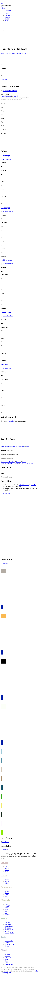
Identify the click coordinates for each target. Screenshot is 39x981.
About (4, 950)
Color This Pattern (20, 53)
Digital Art (8, 906)
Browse (7, 13)
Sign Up (3, 3)
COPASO (8, 946)
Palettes (7, 868)
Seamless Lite (9, 941)
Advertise (7, 954)
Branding (7, 922)
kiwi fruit (4, 365)
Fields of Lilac (6, 260)
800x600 (9, 463)
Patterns (7, 870)
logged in (11, 421)
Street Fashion (9, 929)
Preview (18, 462)
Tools (6, 20)
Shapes (7, 871)
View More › (5, 563)
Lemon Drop (6, 312)
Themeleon (8, 942)
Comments (3, 68)
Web (6, 913)
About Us (7, 956)
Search (3, 7)
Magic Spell (5, 208)
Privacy (7, 959)
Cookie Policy (9, 964)
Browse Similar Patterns (8, 53)
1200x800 (23, 463)
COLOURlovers (6, 10)
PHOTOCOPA (9, 944)
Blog (6, 896)
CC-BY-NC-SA (5, 493)
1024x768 (16, 463)
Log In (3, 1)
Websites (7, 931)
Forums (7, 891)
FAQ (6, 962)
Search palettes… (6, 5)
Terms (6, 961)
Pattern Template (6, 96)
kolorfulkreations (10, 91)
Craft (6, 904)
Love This (4, 79)
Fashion (7, 908)
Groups (7, 893)
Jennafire (16, 96)
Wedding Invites (9, 933)
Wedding (7, 914)
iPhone (24, 462)
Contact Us (8, 957)
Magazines (8, 928)
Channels (7, 17)
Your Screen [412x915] (8, 462)
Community (8, 15)
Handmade (8, 924)
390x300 (3, 463)
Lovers (7, 894)
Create (3, 8)
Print (6, 911)
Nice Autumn (7, 159)
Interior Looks (9, 926)
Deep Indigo (5, 156)
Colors (7, 866)
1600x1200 (30, 463)
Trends (7, 19)
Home (6, 909)
